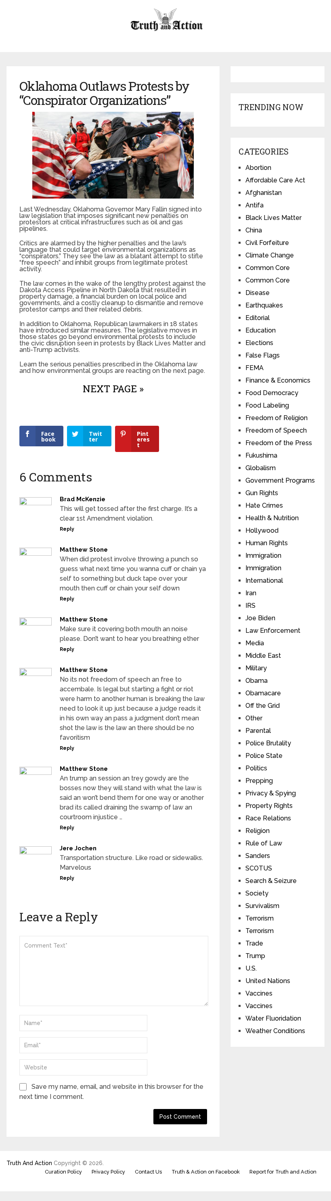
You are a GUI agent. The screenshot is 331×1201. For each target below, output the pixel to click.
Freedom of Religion (276, 418)
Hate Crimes (264, 505)
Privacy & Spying (270, 793)
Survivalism (262, 906)
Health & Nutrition (272, 518)
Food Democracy (271, 393)
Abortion (258, 168)
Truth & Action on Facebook (206, 1172)
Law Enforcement (272, 630)
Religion (257, 831)
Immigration (263, 555)
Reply (67, 529)
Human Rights (266, 543)
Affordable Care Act (275, 180)
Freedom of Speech (276, 430)
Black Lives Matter (273, 218)
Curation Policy (63, 1172)
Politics (256, 768)
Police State (264, 756)
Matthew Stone (84, 549)
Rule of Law (263, 843)
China (253, 230)
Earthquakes (264, 305)
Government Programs (280, 480)
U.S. (251, 968)
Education (260, 330)
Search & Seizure (271, 881)
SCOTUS (258, 868)
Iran (250, 593)
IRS (250, 605)
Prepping (259, 781)
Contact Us (148, 1172)
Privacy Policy (108, 1172)
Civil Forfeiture (267, 243)
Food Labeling (267, 405)
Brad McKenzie (82, 499)
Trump (255, 956)
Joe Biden (260, 618)
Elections (259, 343)
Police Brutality (268, 743)
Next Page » (113, 388)
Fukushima (261, 455)
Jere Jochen (78, 848)
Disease (257, 293)
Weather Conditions (275, 1031)
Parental (258, 730)
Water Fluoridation (273, 1018)
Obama (256, 680)
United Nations (267, 981)
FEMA (254, 368)
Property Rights (269, 806)
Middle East (263, 655)
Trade (254, 943)
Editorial (257, 318)
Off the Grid (262, 705)
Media (254, 643)
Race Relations (268, 818)
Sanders (257, 856)
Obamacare (263, 693)
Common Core (267, 268)
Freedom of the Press (278, 443)
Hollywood (262, 530)
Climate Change (269, 255)
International (264, 580)
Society (256, 893)
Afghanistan (263, 193)
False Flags (262, 355)
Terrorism (259, 918)
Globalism (260, 468)
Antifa (254, 205)
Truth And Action (29, 1163)
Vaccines (258, 993)
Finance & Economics (277, 380)
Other (253, 718)
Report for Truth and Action (282, 1172)
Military (256, 668)
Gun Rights (261, 493)
